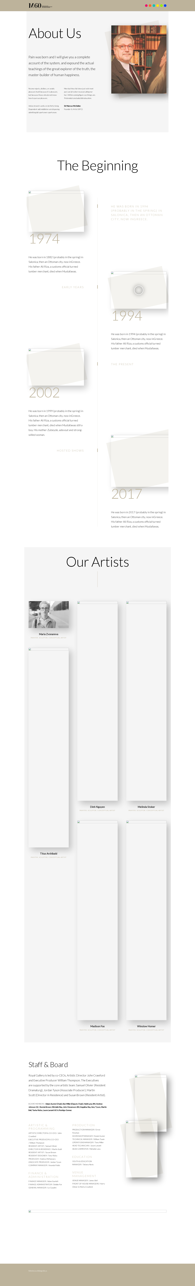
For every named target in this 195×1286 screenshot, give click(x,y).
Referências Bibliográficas (38, 1271)
